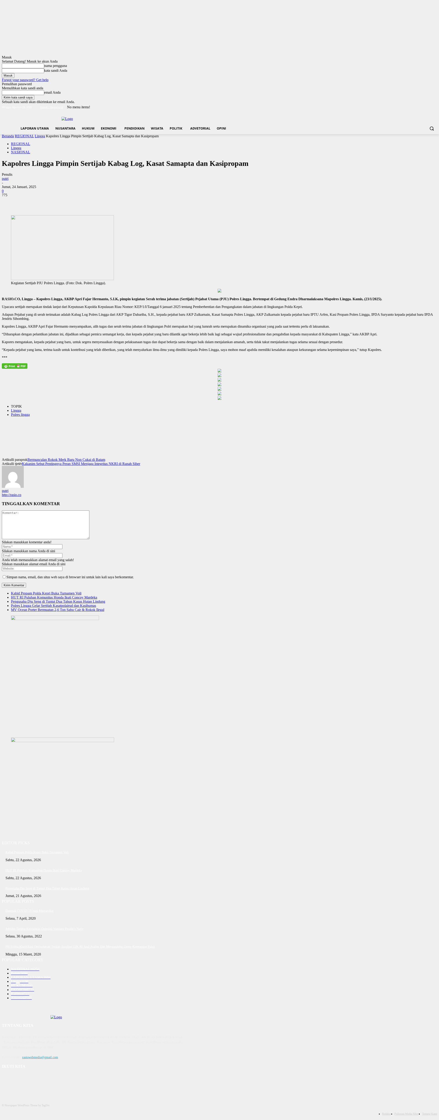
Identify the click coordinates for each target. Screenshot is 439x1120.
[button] (431, 128)
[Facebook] (409, 107)
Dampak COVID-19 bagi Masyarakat (29, 911)
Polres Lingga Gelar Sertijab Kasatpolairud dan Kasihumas (53, 606)
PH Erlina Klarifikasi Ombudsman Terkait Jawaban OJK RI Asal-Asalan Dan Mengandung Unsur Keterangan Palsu (80, 946)
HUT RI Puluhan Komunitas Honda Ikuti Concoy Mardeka (54, 597)
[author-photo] (13, 486)
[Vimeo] (428, 107)
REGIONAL (24, 136)
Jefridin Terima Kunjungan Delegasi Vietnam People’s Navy (44, 929)
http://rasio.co (11, 495)
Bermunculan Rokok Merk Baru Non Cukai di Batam (66, 460)
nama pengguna (55, 66)
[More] (75, 202)
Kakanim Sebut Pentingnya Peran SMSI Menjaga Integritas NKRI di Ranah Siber (81, 464)
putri (5, 178)
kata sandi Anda (55, 70)
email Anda (52, 92)
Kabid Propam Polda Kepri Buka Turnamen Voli (46, 593)
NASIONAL (20, 152)
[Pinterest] (42, 202)
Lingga (40, 136)
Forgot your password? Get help (25, 80)
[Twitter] (422, 107)
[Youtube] (434, 107)
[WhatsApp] (58, 202)
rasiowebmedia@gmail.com (40, 1057)
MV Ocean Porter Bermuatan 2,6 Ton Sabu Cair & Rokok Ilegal (57, 610)
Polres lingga (20, 415)
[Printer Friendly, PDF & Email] (14, 366)
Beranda (8, 136)
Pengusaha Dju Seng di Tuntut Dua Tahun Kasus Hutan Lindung (58, 601)
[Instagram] (415, 107)
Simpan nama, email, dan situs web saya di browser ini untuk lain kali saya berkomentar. (70, 577)
